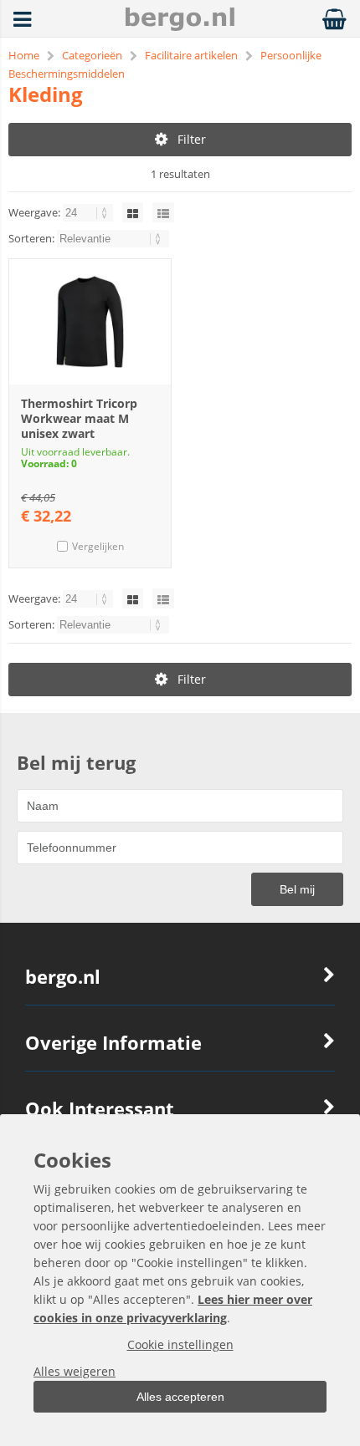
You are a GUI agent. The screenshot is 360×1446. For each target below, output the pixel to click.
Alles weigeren (74, 1371)
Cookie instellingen (180, 1344)
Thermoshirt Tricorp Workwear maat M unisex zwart (79, 418)
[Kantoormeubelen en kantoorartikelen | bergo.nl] (180, 26)
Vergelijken (98, 546)
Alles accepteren (180, 1396)
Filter (191, 139)
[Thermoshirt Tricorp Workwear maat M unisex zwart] (90, 321)
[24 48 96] (89, 212)
